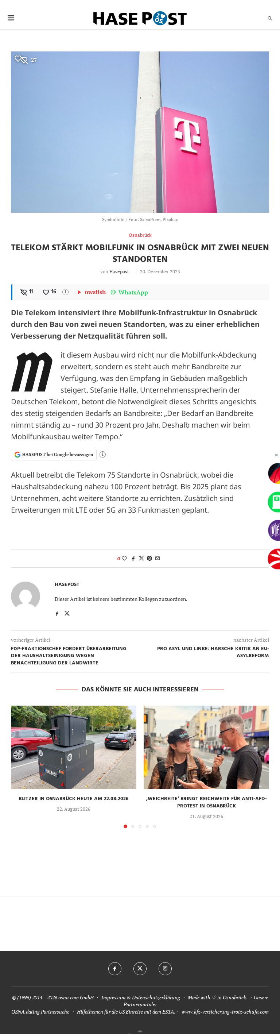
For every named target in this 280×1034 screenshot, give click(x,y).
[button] (21, 766)
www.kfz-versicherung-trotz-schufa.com (225, 1011)
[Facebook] (114, 968)
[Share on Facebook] (133, 558)
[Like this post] (124, 558)
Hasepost (119, 271)
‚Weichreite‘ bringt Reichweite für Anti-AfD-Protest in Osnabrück (206, 802)
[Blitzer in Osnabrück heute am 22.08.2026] (73, 747)
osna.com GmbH (76, 997)
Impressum (113, 997)
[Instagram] (165, 968)
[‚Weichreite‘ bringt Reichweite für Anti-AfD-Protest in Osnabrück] (206, 747)
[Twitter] (140, 968)
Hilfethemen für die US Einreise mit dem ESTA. (126, 1011)
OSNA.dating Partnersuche (40, 1011)
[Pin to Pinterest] (149, 558)
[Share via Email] (157, 558)
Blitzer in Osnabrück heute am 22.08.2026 (74, 799)
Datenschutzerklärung (156, 997)
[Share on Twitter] (141, 558)
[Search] (269, 18)
